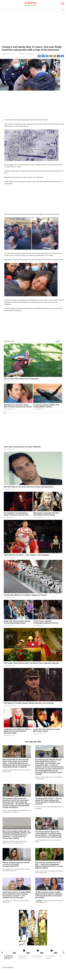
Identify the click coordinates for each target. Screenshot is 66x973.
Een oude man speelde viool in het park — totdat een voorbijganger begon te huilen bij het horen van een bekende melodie (49, 865)
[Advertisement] (33, 28)
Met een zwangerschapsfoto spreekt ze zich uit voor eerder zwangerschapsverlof (16, 864)
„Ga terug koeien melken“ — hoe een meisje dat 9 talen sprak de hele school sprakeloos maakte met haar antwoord (48, 801)
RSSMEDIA (30, 3)
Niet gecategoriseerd (28, 54)
